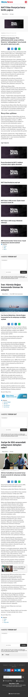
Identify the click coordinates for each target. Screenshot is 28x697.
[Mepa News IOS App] (20, 681)
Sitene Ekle (14, 666)
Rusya (5, 246)
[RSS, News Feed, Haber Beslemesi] (22, 670)
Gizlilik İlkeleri (21, 665)
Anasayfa (5, 665)
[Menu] (26, 2)
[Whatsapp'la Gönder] (19, 49)
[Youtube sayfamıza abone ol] (12, 670)
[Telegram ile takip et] (19, 670)
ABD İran (6, 403)
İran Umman (6, 407)
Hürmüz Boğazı (7, 402)
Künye (10, 665)
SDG (5, 620)
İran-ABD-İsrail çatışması (16, 294)
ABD (5, 247)
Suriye (11, 451)
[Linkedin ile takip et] (15, 670)
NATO (5, 249)
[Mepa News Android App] (7, 681)
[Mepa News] (7, 2)
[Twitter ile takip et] (9, 670)
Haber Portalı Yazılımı (15, 693)
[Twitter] (12, 49)
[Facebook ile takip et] (5, 670)
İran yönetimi (7, 405)
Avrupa (12, 14)
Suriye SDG (6, 622)
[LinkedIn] (16, 49)
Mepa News (5, 14)
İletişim (15, 665)
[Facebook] (9, 49)
